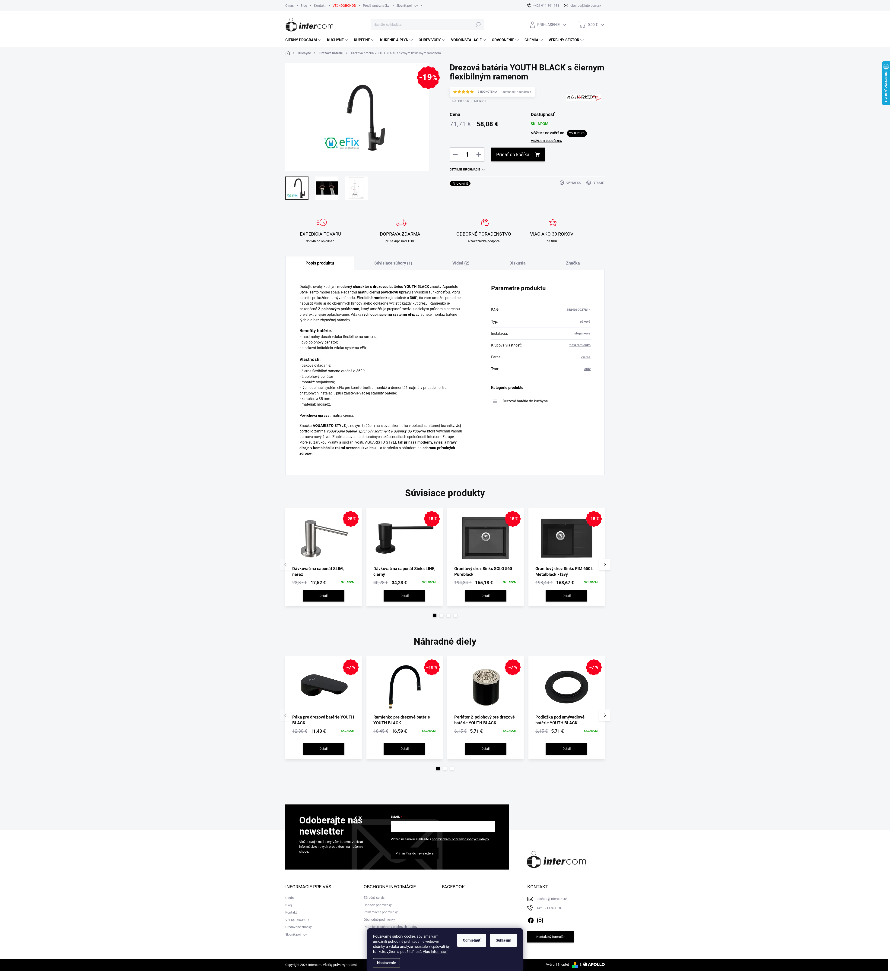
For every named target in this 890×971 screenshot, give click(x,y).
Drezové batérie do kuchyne (525, 401)
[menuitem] (303, 40)
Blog (304, 5)
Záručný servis (374, 897)
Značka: (580, 116)
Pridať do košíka (512, 154)
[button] (434, 615)
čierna (586, 357)
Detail (323, 596)
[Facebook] (530, 919)
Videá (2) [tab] (460, 263)
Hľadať (478, 24)
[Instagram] (540, 919)
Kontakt (320, 5)
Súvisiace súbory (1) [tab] (393, 263)
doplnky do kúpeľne (410, 431)
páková (585, 321)
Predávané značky (376, 5)
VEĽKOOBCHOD (344, 5)
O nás (289, 5)
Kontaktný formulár (550, 937)
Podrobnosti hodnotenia (516, 92)
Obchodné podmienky (379, 919)
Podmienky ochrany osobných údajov (390, 927)
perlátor (330, 342)
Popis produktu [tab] (319, 263)
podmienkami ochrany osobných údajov (460, 839)
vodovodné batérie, (342, 431)
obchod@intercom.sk (552, 899)
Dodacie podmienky (378, 905)
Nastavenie (386, 963)
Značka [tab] (573, 263)
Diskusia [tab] (517, 263)
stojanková (582, 333)
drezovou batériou (388, 286)
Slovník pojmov (407, 5)
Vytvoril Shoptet (557, 964)
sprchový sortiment (374, 431)
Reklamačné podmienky (381, 912)
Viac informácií (435, 951)
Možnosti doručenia (546, 141)
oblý (587, 369)
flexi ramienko (580, 345)
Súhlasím (503, 940)
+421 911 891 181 (550, 908)
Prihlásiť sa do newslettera (415, 853)
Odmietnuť (471, 940)
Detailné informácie (465, 169)
